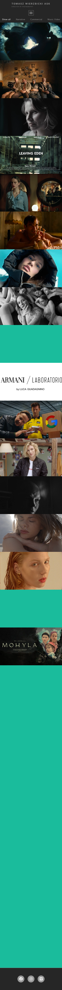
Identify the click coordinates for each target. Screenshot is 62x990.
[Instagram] (31, 978)
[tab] (6, 19)
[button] (31, 13)
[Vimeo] (41, 978)
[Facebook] (20, 978)
